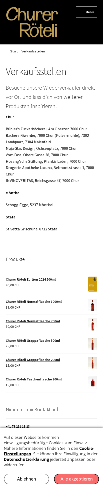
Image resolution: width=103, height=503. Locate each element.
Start (14, 51)
